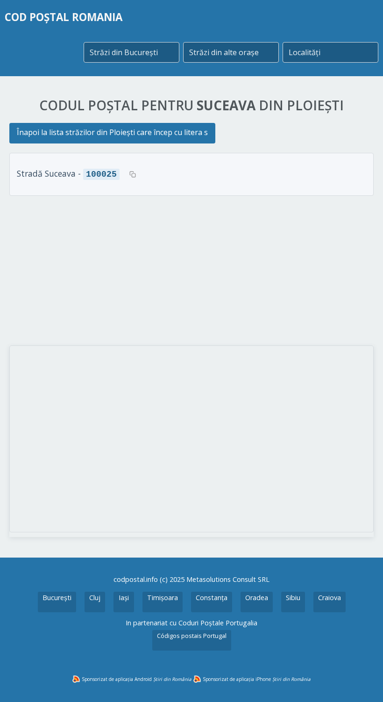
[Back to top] (363, 682)
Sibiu (293, 597)
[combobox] (131, 52)
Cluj (94, 597)
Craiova (329, 597)
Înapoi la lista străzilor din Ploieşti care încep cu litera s (112, 132)
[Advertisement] (191, 270)
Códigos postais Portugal (192, 635)
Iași (124, 597)
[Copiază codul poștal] (132, 174)
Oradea (256, 597)
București (57, 597)
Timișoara (162, 597)
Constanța (211, 597)
